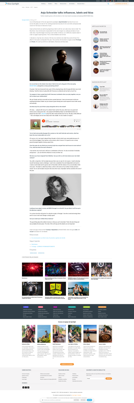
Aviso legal (24, 379)
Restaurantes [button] (63, 3)
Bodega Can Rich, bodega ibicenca (104, 104)
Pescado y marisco (72, 311)
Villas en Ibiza (61, 375)
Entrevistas (41, 253)
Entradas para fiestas (27, 313)
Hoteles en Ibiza (61, 373)
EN (108, 0)
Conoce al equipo (25, 373)
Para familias (86, 309)
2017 (32, 7)
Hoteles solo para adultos (43, 313)
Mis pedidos (120, 0)
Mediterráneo (71, 309)
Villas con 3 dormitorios (58, 311)
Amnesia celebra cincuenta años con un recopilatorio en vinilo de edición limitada (55, 298)
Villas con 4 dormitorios (58, 313)
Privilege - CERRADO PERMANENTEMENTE (43, 246)
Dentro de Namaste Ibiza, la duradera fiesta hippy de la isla (55, 279)
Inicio (23, 7)
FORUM (102, 0)
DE (111, 0)
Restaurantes (75, 375)
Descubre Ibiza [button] (80, 3)
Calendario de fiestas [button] (121, 3)
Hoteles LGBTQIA (41, 309)
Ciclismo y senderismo (88, 316)
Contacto (42, 377)
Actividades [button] (72, 3)
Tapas (69, 315)
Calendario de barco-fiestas (29, 311)
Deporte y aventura (87, 313)
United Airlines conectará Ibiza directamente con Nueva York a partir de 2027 (105, 55)
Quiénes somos (25, 375)
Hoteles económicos (42, 316)
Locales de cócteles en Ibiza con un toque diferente (105, 70)
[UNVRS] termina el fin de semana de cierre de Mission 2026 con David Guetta (78, 279)
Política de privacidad (44, 373)
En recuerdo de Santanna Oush (103, 32)
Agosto (36, 7)
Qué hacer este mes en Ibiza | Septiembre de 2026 (105, 47)
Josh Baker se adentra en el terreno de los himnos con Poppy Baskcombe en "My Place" (78, 298)
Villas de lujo (55, 315)
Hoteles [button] (50, 3)
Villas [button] (56, 3)
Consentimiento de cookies (46, 375)
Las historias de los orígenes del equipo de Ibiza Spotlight (101, 279)
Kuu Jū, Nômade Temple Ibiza (104, 95)
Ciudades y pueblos (102, 309)
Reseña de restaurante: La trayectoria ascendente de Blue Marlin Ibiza (105, 63)
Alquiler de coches (102, 313)
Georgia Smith (25, 19)
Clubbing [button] (43, 3)
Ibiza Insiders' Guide (27, 316)
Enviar (109, 378)
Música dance (33, 253)
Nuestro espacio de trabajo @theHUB (48, 379)
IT (115, 0)
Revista (98, 0)
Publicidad (24, 377)
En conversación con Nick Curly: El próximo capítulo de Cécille (48, 238)
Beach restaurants (72, 316)
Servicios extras (56, 316)
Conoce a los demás (67, 364)
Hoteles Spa (40, 315)
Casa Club (102, 86)
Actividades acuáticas (88, 311)
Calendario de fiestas (27, 309)
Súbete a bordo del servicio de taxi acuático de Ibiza (104, 40)
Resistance (35, 244)
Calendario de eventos (103, 315)
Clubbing (74, 373)
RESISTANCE (33, 86)
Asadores (70, 313)
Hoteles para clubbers (42, 311)
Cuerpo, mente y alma (87, 315)
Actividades (74, 377)
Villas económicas (57, 309)
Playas (99, 311)
